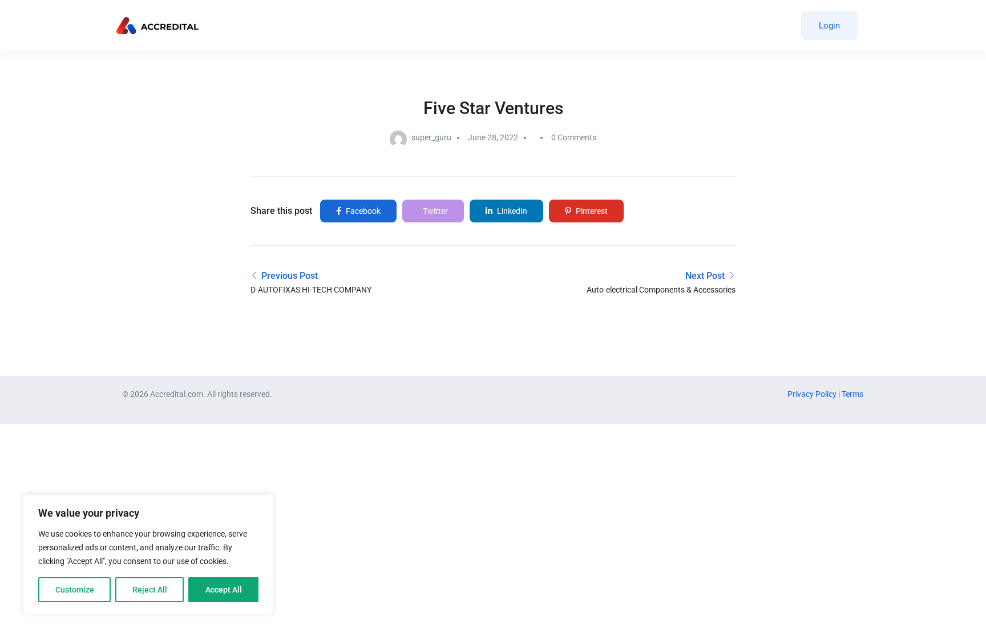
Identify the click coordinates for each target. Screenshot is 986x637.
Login (829, 26)
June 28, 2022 (493, 137)
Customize (74, 589)
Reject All (149, 589)
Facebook (362, 211)
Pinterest (591, 211)
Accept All (223, 589)
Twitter (434, 211)
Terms (852, 394)
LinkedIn (511, 211)
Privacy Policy (812, 394)
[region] (148, 554)
